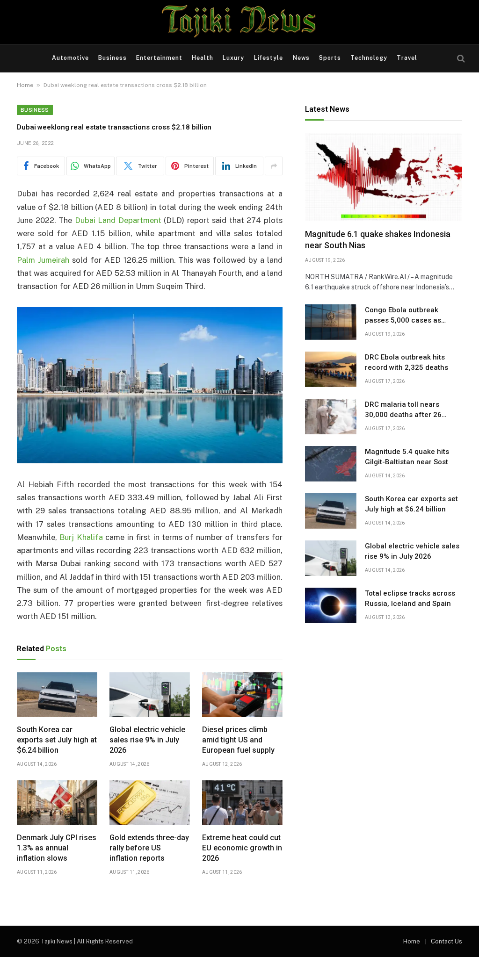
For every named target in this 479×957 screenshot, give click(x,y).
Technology (368, 58)
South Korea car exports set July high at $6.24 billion (57, 740)
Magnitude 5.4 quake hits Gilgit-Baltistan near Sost (407, 456)
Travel (407, 58)
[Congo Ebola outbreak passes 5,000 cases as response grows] (330, 322)
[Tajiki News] (239, 22)
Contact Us (446, 941)
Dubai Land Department (118, 220)
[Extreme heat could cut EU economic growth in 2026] (242, 803)
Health (202, 58)
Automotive (70, 58)
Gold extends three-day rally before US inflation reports (149, 848)
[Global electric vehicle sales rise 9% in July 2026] (149, 695)
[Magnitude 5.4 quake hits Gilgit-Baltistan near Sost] (330, 464)
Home (25, 85)
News (301, 58)
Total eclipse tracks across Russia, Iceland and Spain (410, 598)
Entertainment (159, 58)
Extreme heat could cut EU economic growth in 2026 (242, 848)
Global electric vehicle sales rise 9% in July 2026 (147, 740)
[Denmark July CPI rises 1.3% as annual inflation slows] (57, 803)
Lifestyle (268, 58)
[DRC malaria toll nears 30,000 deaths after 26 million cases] (330, 416)
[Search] (460, 58)
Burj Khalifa (80, 537)
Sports (330, 58)
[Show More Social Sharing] (274, 166)
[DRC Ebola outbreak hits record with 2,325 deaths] (330, 369)
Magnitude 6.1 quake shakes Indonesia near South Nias (377, 239)
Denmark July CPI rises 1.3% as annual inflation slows (56, 848)
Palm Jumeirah (43, 260)
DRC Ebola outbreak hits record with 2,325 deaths (406, 362)
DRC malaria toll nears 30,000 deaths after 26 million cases (403, 410)
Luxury (233, 58)
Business (112, 58)
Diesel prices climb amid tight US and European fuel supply (238, 740)
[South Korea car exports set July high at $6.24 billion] (57, 695)
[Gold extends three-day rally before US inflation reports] (149, 803)
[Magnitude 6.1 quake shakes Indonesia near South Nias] (383, 177)
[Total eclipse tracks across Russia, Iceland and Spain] (330, 605)
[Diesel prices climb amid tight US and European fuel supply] (242, 695)
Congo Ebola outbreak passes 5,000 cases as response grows (403, 315)
